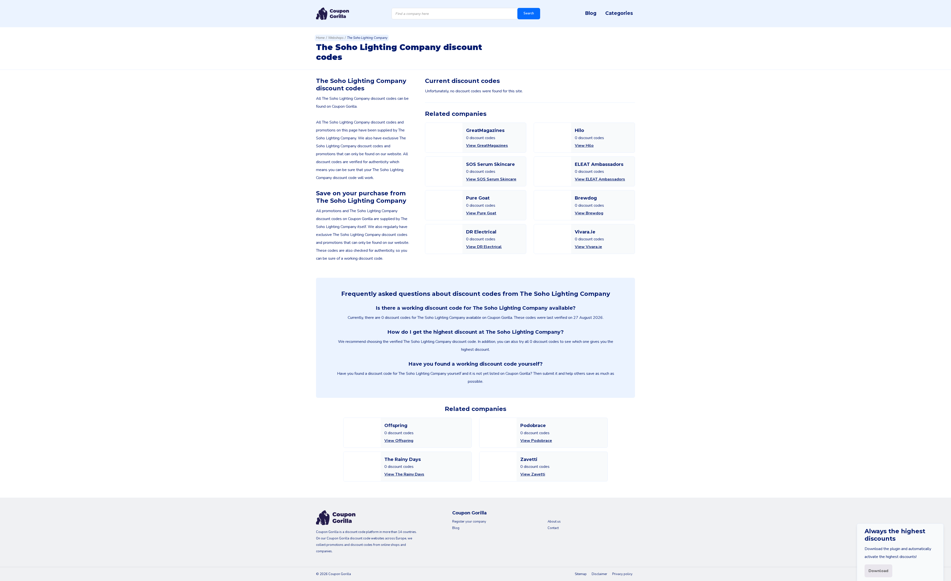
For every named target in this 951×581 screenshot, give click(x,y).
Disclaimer (599, 574)
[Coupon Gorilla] (332, 13)
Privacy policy (622, 574)
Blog (590, 13)
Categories (619, 13)
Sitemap (581, 574)
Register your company (469, 521)
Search (529, 13)
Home (320, 38)
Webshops (335, 38)
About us (554, 521)
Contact (553, 528)
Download (878, 571)
